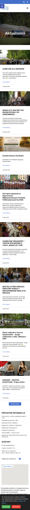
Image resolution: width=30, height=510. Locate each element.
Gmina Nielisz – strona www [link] (10, 433)
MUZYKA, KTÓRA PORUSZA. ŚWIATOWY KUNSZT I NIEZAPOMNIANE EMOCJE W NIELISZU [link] (14, 290)
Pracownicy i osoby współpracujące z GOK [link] (14, 417)
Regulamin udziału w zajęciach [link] (12, 425)
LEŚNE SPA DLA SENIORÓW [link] (13, 69)
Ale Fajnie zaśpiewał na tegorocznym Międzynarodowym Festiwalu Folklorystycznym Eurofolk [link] (13, 197)
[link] (2, 6)
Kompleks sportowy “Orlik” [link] (10, 420)
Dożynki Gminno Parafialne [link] (13, 156)
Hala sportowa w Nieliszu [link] (10, 423)
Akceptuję (6, 507)
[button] (27, 8)
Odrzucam (16, 507)
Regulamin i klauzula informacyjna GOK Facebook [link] (14, 436)
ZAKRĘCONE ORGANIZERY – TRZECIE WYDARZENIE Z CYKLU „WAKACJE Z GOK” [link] (13, 243)
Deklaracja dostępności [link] (9, 428)
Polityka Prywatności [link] (8, 430)
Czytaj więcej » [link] (6, 82)
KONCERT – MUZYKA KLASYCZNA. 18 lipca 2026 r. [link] (13, 381)
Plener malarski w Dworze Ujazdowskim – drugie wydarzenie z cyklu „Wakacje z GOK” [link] (14, 336)
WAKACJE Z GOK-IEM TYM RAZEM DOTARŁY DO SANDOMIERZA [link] (13, 112)
